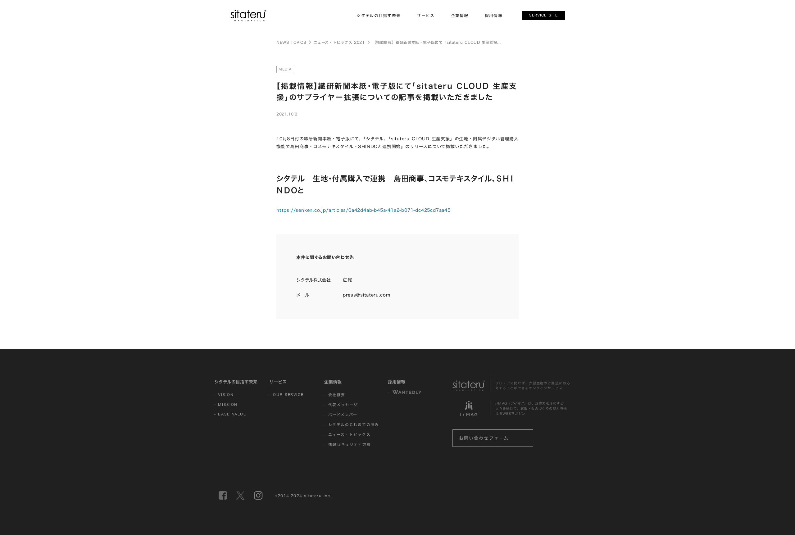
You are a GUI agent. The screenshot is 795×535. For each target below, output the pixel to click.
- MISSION (226, 404)
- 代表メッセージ (341, 404)
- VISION (224, 394)
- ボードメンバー (340, 414)
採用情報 (396, 382)
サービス (278, 382)
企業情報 (333, 382)
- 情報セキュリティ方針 (347, 444)
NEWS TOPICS (291, 42)
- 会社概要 (334, 394)
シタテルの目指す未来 (235, 382)
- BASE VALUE (230, 414)
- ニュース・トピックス (347, 434)
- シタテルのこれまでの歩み (351, 424)
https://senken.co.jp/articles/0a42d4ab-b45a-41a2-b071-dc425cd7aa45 (363, 210)
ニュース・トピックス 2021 (339, 42)
